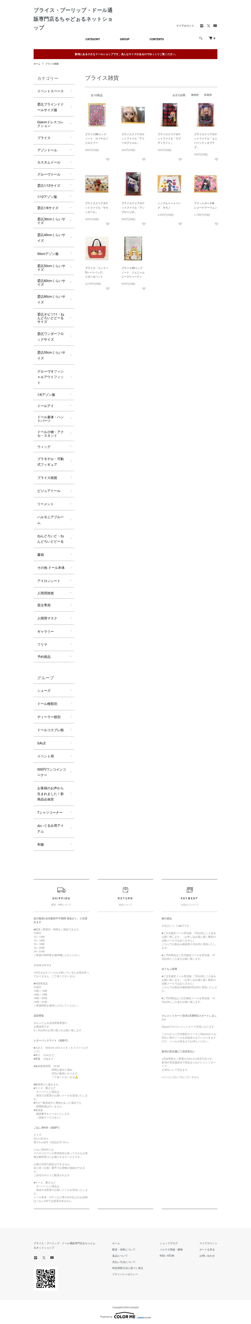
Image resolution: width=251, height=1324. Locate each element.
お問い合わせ (207, 1255)
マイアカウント (185, 25)
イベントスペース (50, 90)
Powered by (106, 1316)
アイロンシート (48, 580)
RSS (162, 1255)
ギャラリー (45, 631)
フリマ (42, 644)
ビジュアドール (48, 490)
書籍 (40, 554)
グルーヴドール (48, 174)
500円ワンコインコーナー (51, 772)
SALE (41, 743)
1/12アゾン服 (47, 196)
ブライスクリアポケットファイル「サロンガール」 (96, 207)
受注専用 (44, 605)
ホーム (37, 63)
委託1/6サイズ (47, 207)
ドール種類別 (47, 703)
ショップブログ (169, 1243)
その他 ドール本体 (51, 567)
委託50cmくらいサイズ (51, 267)
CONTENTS (157, 39)
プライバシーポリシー (125, 1274)
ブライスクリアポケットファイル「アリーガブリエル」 (133, 138)
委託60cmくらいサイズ (51, 282)
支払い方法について (123, 1262)
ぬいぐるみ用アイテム (50, 828)
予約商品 (44, 656)
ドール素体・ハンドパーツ (50, 418)
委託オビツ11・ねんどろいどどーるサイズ (50, 318)
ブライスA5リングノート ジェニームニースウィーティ (133, 272)
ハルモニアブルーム (50, 519)
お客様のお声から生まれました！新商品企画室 (50, 793)
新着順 (208, 94)
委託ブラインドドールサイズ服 (50, 107)
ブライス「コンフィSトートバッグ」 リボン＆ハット (96, 272)
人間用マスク (47, 618)
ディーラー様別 (48, 716)
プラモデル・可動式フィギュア (50, 461)
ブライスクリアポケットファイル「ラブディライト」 (169, 138)
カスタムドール (48, 162)
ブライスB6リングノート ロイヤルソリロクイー (96, 138)
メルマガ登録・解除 (171, 1249)
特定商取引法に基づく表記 (127, 1268)
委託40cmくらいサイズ (51, 237)
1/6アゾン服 (46, 394)
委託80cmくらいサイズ (51, 299)
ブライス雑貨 (52, 63)
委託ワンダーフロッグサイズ (50, 336)
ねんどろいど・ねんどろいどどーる (50, 538)
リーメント (45, 503)
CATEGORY (92, 39)
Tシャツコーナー (49, 812)
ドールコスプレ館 (50, 729)
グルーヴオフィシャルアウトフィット (50, 377)
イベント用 (45, 756)
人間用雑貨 (45, 592)
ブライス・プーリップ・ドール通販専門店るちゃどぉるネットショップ (73, 18)
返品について (120, 1255)
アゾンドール (47, 149)
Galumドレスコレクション (50, 123)
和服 (40, 844)
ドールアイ (45, 405)
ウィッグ (44, 446)
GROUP (124, 39)
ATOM (170, 1255)
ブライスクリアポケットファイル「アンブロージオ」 (133, 207)
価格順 (195, 94)
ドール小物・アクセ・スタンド (50, 433)
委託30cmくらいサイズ (51, 220)
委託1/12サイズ (48, 185)
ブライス (44, 137)
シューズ (44, 690)
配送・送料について (123, 1249)
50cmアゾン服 (48, 253)
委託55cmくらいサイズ (51, 355)
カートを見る (207, 1249)
